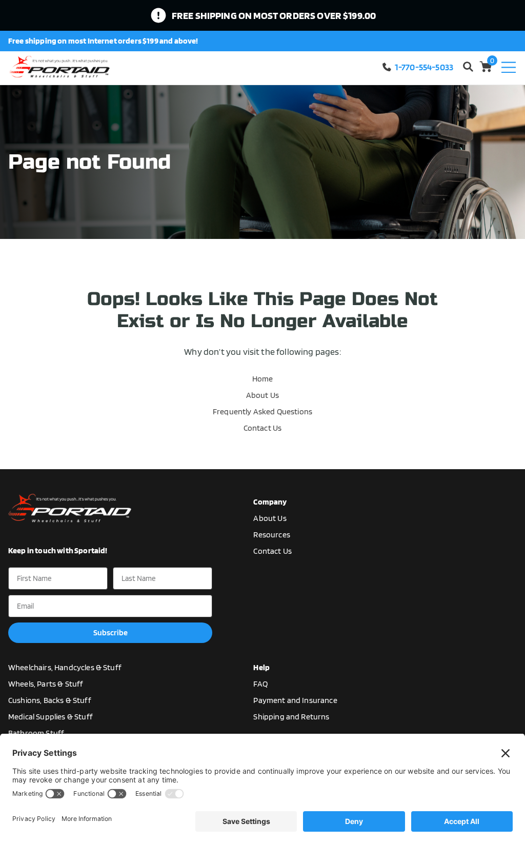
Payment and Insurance (295, 700)
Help (261, 667)
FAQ (260, 684)
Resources (271, 534)
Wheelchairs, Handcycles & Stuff (65, 667)
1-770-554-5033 (424, 67)
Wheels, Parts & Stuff (45, 684)
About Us (262, 395)
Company (270, 502)
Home (262, 379)
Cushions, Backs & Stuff (49, 700)
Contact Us (263, 428)
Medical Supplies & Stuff (50, 716)
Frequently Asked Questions (262, 411)
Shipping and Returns (291, 716)
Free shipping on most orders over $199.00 (274, 15)
